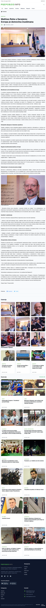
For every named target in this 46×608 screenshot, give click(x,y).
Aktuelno (26, 546)
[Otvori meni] (2, 8)
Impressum (38, 604)
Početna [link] (4, 11)
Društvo (17, 8)
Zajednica (11, 8)
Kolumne (4, 516)
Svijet (3, 487)
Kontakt (43, 1)
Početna (25, 566)
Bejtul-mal (3, 592)
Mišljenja (23, 8)
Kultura (25, 572)
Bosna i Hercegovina (29, 429)
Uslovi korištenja (43, 605)
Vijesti (6, 8)
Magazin (28, 8)
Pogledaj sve (42, 376)
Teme (25, 398)
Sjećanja (2, 598)
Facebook (10, 291)
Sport (3, 398)
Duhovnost (26, 459)
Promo (33, 8)
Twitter (17, 291)
